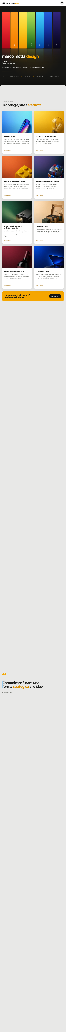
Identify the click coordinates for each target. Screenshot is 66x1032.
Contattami (55, 296)
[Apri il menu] (62, 3)
